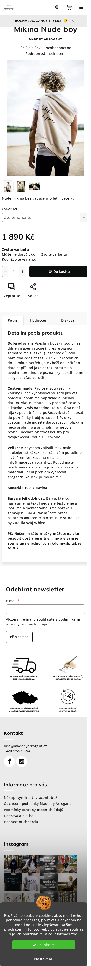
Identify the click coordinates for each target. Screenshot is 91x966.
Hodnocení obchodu (21, 822)
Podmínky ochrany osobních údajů (33, 809)
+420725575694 (17, 751)
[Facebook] (9, 761)
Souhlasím (46, 945)
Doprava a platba (18, 815)
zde (74, 934)
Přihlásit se (19, 636)
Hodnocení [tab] (39, 320)
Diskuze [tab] (68, 320)
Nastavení (43, 958)
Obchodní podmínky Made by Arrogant (37, 803)
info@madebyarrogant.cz (25, 746)
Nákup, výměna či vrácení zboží (31, 797)
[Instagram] (21, 761)
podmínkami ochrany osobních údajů (43, 621)
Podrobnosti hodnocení (45, 53)
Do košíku (61, 271)
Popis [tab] (12, 320)
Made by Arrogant (45, 39)
